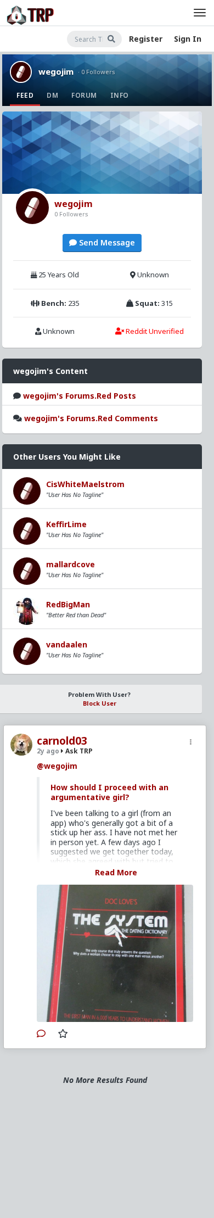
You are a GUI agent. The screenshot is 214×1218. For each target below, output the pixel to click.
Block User (99, 703)
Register (145, 38)
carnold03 (62, 741)
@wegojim (57, 766)
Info (119, 95)
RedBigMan (68, 604)
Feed (24, 95)
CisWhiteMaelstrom (85, 484)
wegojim (56, 71)
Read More (116, 872)
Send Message (106, 242)
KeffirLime (66, 524)
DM (52, 95)
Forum (84, 95)
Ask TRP (78, 751)
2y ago (48, 751)
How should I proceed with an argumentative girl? (109, 792)
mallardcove (70, 564)
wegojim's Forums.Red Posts (79, 395)
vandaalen (66, 644)
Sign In (187, 38)
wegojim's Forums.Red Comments (91, 418)
